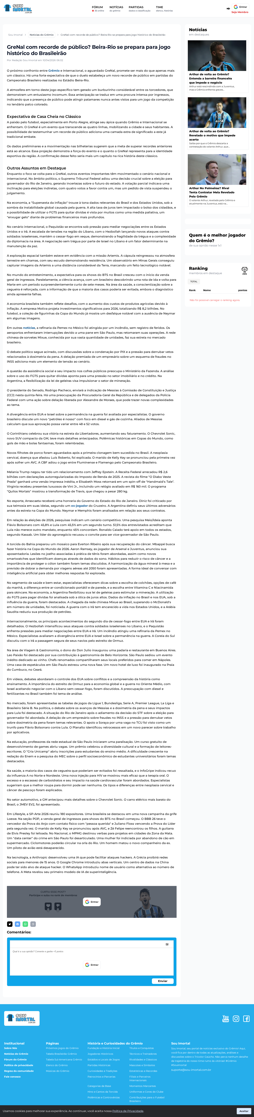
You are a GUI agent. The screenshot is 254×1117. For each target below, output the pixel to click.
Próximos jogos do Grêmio (62, 1048)
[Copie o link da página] (33, 924)
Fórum (98, 9)
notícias (29, 328)
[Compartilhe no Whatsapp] (25, 924)
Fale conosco (12, 1076)
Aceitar (243, 1111)
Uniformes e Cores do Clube (146, 1091)
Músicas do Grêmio (57, 1071)
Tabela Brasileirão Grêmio (61, 1053)
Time (164, 9)
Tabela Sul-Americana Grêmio (64, 1059)
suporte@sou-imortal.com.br (191, 1069)
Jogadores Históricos (100, 1053)
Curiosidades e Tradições (102, 1071)
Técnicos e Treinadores (143, 1053)
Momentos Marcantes (142, 1086)
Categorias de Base (99, 1086)
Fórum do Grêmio (15, 1059)
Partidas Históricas (99, 1065)
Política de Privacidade (127, 1111)
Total (193, 281)
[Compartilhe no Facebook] (17, 924)
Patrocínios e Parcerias (101, 1076)
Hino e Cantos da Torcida (103, 1091)
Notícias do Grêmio (16, 1053)
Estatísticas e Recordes (143, 1071)
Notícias (116, 9)
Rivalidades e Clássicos (143, 1059)
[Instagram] (236, 1018)
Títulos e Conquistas (141, 1048)
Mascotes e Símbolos (142, 1065)
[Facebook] (246, 1018)
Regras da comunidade (19, 1071)
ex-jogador (79, 505)
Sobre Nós (10, 1048)
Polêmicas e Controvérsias (104, 1097)
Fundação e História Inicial (104, 1048)
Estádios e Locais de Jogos (104, 1059)
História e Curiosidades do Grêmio (115, 1043)
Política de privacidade (18, 1065)
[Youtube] (225, 1018)
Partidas (139, 9)
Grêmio (54, 70)
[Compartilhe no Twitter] (10, 924)
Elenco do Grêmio (57, 1065)
